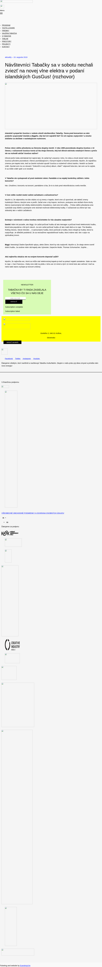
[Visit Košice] (8, 562)
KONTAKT (6, 47)
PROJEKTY (6, 44)
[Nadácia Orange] (9, 636)
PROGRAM (6, 25)
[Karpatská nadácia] (8, 679)
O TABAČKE (6, 36)
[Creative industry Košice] (12, 650)
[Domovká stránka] (16, 1)
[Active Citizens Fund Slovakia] (11, 507)
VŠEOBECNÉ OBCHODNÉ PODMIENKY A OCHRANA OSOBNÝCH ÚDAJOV (32, 513)
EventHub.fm (25, 966)
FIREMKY (5, 31)
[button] (10, 12)
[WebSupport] (12, 663)
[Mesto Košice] (13, 546)
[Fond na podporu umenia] (5, 387)
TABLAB (5, 39)
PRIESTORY (6, 41)
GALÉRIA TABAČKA (9, 33)
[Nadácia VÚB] (11, 945)
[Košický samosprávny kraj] (9, 535)
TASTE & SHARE (8, 28)
